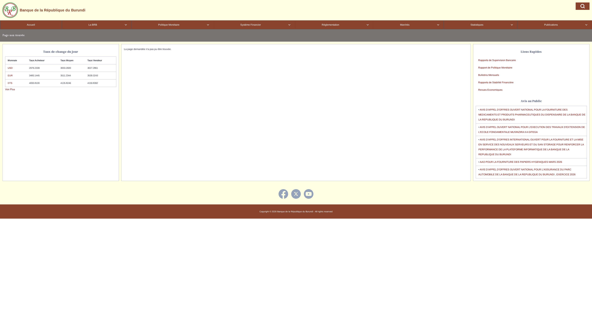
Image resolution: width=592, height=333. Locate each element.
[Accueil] (10, 10)
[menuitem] (31, 25)
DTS (10, 83)
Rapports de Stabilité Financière (496, 82)
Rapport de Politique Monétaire (495, 67)
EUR (10, 75)
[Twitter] (296, 194)
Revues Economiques (490, 89)
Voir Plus (10, 89)
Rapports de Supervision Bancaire (497, 60)
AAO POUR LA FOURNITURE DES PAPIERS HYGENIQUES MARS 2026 (521, 162)
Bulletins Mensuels (488, 75)
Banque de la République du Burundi (52, 10)
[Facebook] (283, 194)
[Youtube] (308, 194)
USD (10, 68)
